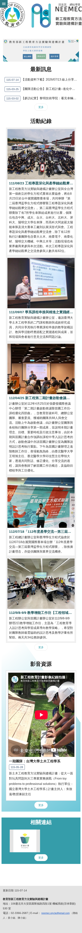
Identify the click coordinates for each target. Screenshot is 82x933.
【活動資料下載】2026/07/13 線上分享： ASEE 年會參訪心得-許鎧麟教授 (42, 80)
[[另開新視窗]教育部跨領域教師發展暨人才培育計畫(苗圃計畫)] (25, 841)
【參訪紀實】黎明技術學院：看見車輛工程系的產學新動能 (42, 98)
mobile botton (4, 4)
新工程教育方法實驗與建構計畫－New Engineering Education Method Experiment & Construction (41, 15)
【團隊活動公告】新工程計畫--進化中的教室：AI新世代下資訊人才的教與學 (42, 89)
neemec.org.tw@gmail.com (55, 913)
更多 (41, 107)
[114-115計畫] (41, 50)
